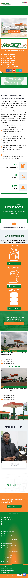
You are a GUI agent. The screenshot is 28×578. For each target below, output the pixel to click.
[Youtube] (14, 70)
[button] (26, 225)
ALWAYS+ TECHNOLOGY (15, 575)
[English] (24, 2)
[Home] (14, 254)
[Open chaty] (24, 574)
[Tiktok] (10, 70)
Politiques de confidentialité (6, 568)
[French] (26, 2)
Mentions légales (4, 566)
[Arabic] (23, 2)
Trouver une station (14, 31)
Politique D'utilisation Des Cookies (7, 570)
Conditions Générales (5, 572)
